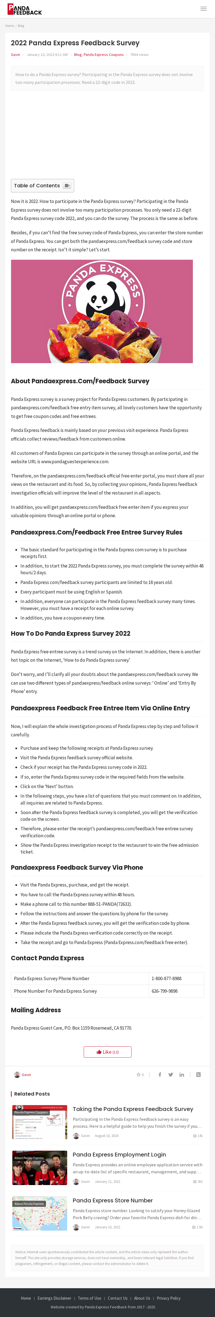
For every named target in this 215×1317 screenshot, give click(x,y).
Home (9, 25)
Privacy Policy (169, 1298)
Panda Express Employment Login (119, 1154)
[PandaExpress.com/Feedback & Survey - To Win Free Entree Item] (28, 5)
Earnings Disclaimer (54, 1298)
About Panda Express (29, 1158)
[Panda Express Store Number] (39, 1214)
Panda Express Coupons (104, 54)
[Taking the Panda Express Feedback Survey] (39, 1122)
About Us (142, 1298)
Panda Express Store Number (113, 1200)
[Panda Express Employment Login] (39, 1168)
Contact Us (118, 1298)
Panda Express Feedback (106, 1306)
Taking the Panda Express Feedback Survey (133, 1109)
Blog (78, 54)
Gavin (15, 54)
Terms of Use (89, 1298)
